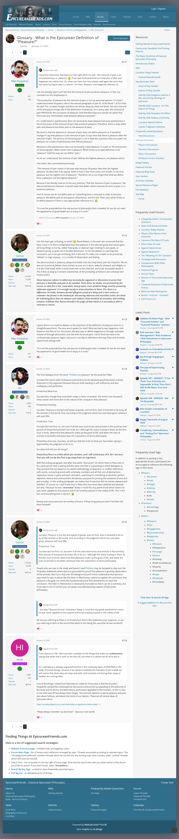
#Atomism (152, 476)
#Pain (149, 525)
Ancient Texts (147, 273)
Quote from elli (50, 70)
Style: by (89, 829)
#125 (124, 521)
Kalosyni (143, 352)
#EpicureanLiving (155, 532)
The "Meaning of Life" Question (156, 255)
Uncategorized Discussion (153, 259)
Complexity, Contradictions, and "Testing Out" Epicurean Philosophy (154, 433)
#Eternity (151, 491)
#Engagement (153, 528)
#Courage (157, 551)
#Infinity (151, 488)
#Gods (150, 480)
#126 (124, 640)
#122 (124, 235)
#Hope (155, 574)
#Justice (156, 555)
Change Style (167, 782)
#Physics (145, 472)
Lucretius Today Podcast (152, 229)
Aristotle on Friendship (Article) (155, 349)
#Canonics (146, 503)
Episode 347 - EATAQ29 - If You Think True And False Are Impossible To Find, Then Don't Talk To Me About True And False (155, 384)
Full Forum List (148, 298)
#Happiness (152, 536)
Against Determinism (151, 248)
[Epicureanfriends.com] (31, 14)
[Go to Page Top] (174, 830)
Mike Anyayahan (62, 218)
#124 (124, 368)
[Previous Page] (8, 52)
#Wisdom (157, 543)
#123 (124, 319)
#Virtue (150, 540)
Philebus (74, 374)
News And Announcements (154, 225)
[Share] (127, 52)
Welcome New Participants (154, 291)
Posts (11, 99)
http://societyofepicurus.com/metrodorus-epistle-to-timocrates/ (67, 704)
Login (154, 8)
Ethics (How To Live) (150, 244)
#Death (150, 499)
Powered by (89, 824)
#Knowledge (153, 507)
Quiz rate (12, 286)
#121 (124, 61)
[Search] (169, 9)
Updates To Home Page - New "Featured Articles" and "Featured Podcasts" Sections (155, 321)
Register (162, 8)
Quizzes (12, 283)
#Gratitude (157, 578)
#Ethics (144, 516)
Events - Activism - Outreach (154, 295)
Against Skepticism (150, 251)
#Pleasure (151, 521)
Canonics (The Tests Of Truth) (155, 240)
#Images (151, 484)
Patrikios (143, 345)
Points (11, 96)
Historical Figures (149, 270)
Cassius (143, 328)
